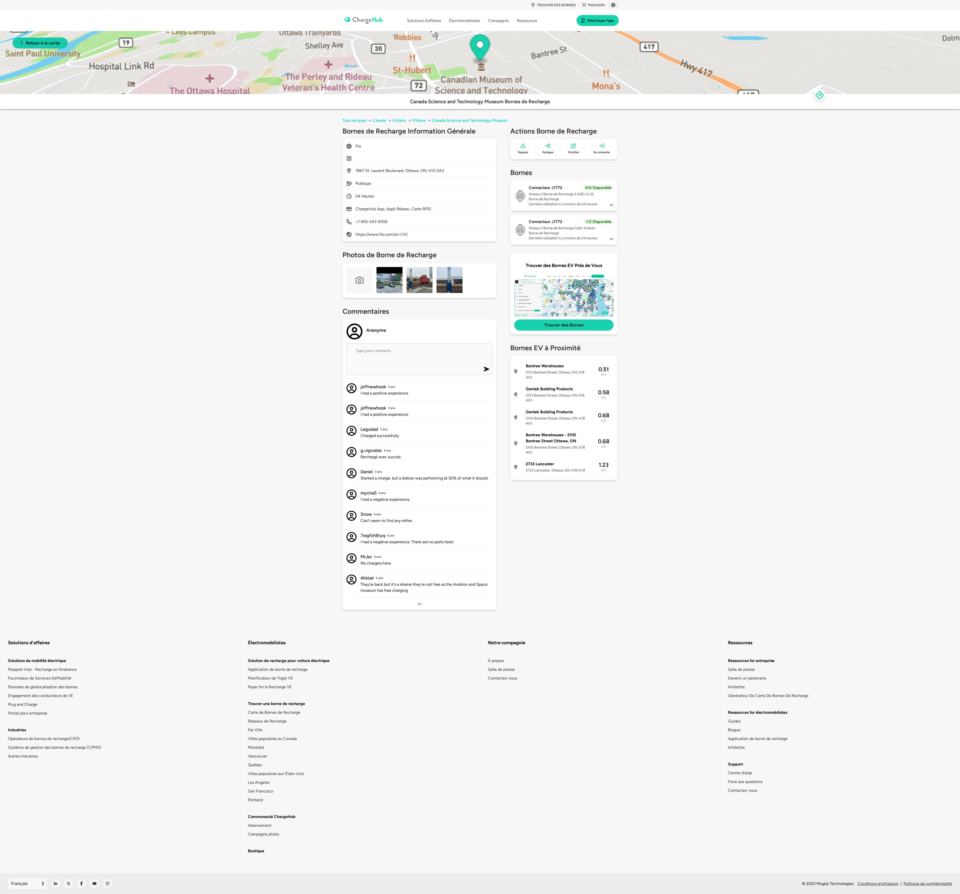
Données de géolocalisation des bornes (43, 686)
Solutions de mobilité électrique (37, 660)
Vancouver (257, 756)
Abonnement (260, 825)
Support (735, 764)
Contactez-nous (502, 678)
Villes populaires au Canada (272, 738)
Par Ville (255, 730)
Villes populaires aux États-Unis (276, 773)
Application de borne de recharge (278, 669)
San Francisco (260, 791)
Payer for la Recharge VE (270, 686)
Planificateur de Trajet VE (270, 678)
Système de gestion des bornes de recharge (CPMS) (54, 747)
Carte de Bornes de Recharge (274, 712)
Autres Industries (23, 756)
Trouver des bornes (556, 5)
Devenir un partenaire (747, 678)
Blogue (734, 730)
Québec (255, 764)
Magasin (596, 5)
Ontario (399, 120)
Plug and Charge (22, 704)
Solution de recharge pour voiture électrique (289, 660)
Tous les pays (354, 120)
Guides (734, 721)
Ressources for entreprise (751, 660)
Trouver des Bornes (564, 325)
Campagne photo (263, 834)
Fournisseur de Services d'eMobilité (39, 678)
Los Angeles (259, 782)
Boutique (256, 850)
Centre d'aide (740, 772)
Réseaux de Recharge (267, 721)
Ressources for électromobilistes (757, 712)
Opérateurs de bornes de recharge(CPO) (44, 738)
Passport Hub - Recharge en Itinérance (42, 669)
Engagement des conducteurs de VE (40, 695)
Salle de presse (501, 669)
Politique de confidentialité (928, 883)
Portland (255, 800)
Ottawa (419, 120)
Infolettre (736, 686)
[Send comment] (486, 369)
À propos (496, 660)
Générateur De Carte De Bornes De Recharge (768, 695)
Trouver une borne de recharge (276, 703)
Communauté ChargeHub (272, 816)
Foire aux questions (745, 781)
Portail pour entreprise (27, 713)
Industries (17, 730)
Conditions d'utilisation (878, 883)
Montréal (256, 747)
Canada (379, 120)
